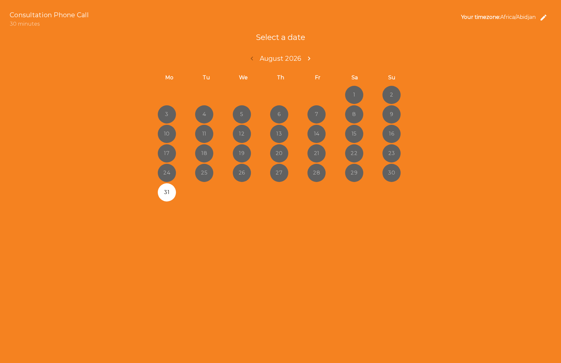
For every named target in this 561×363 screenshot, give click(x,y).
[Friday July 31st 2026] (316, 95)
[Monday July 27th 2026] (167, 95)
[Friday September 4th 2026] (316, 192)
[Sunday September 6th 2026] (391, 192)
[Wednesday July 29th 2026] (242, 95)
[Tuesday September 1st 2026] (204, 192)
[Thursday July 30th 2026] (279, 95)
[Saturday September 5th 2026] (354, 192)
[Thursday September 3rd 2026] (279, 192)
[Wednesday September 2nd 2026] (242, 192)
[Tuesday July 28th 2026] (204, 95)
